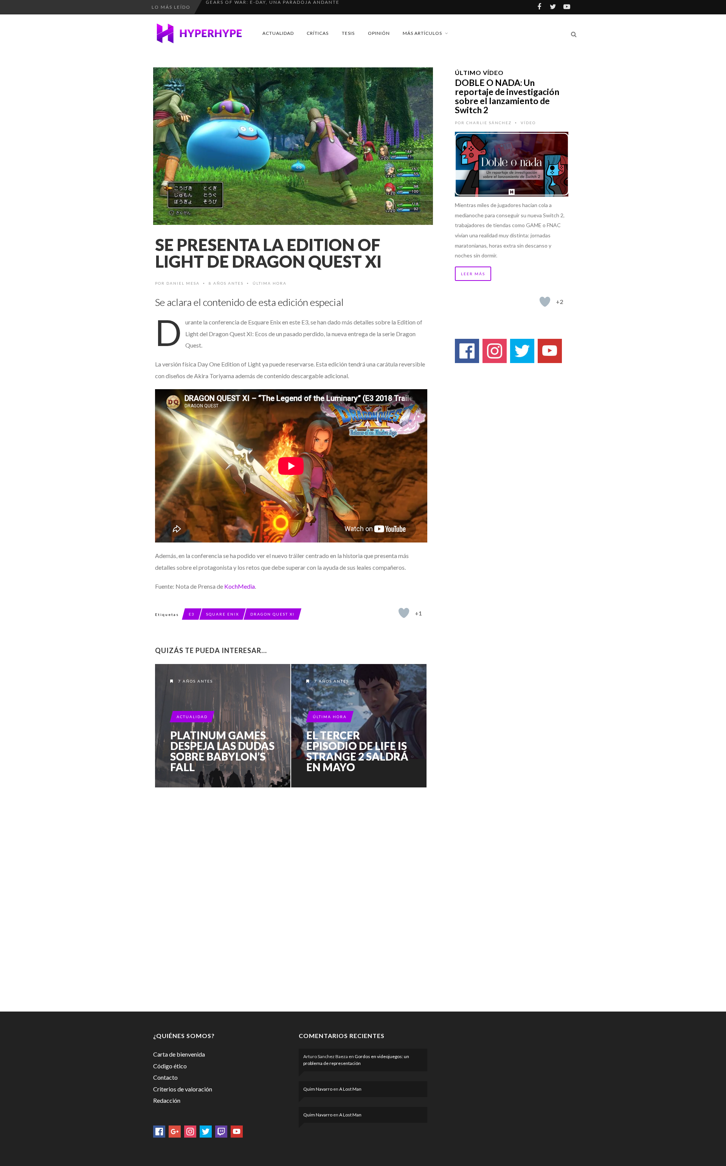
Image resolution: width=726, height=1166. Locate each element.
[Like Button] (404, 613)
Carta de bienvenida (179, 1054)
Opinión (379, 33)
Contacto (165, 1077)
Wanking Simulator (235, 7)
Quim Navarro (317, 1089)
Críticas (318, 33)
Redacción (166, 1100)
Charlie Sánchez (489, 122)
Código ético (170, 1065)
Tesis (348, 33)
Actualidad (278, 33)
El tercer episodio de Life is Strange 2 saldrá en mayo (357, 751)
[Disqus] (291, 898)
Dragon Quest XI (272, 614)
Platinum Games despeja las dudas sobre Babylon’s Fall (222, 751)
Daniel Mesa (183, 283)
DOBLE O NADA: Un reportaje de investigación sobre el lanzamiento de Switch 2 (507, 96)
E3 (192, 614)
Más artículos (422, 33)
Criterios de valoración (182, 1089)
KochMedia (239, 586)
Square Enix (222, 614)
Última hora (270, 283)
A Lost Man (350, 1089)
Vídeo (528, 122)
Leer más (473, 273)
